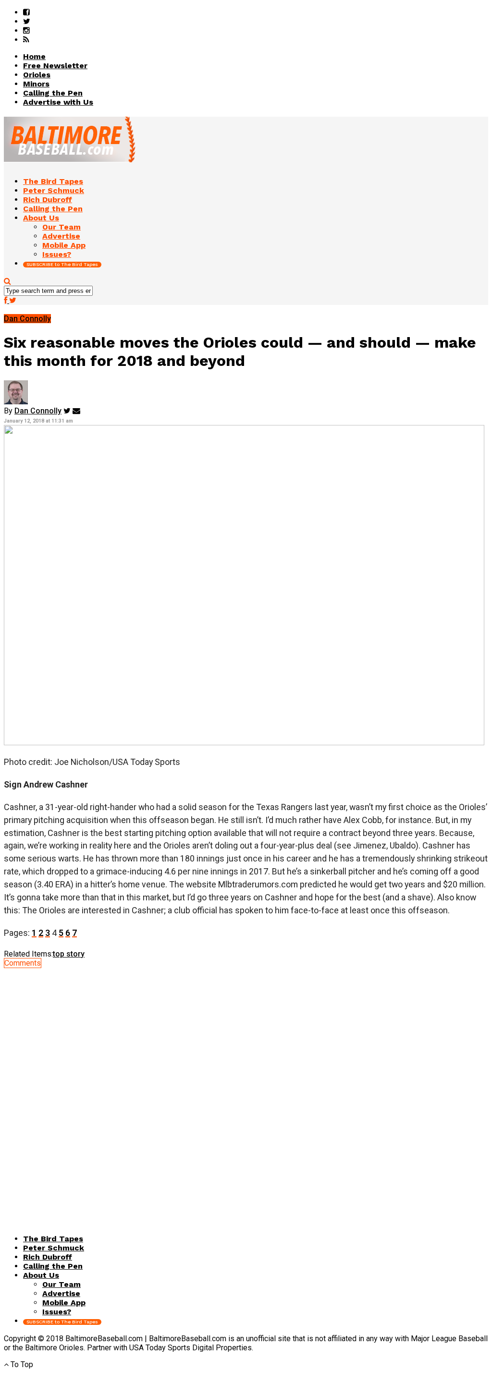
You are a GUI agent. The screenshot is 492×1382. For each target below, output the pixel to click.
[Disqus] (246, 1088)
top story (69, 953)
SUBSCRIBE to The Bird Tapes (62, 264)
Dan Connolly (38, 410)
